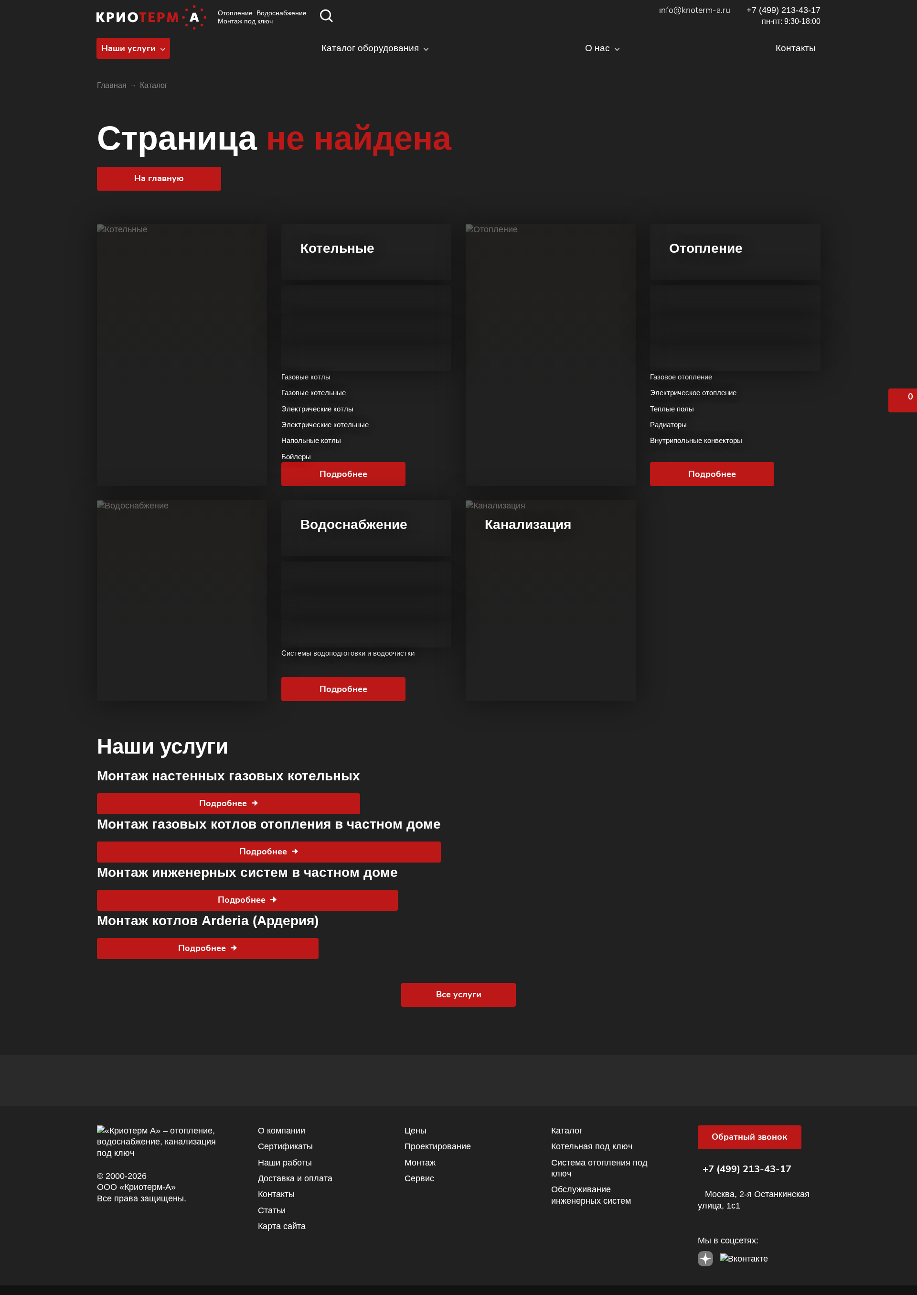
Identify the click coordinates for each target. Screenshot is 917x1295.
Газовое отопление (681, 377)
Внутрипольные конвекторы (696, 440)
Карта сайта (282, 1226)
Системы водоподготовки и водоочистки (348, 653)
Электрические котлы (317, 409)
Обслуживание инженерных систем (591, 1195)
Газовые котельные (313, 392)
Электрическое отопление (693, 392)
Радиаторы (668, 425)
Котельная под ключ (591, 1146)
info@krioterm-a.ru (694, 10)
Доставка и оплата (295, 1178)
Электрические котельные (325, 425)
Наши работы (285, 1162)
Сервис (419, 1178)
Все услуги (458, 994)
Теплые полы (672, 409)
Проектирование (438, 1146)
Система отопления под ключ (599, 1168)
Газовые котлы (306, 377)
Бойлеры (296, 457)
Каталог (567, 1130)
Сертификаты (285, 1146)
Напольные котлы (311, 440)
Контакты (276, 1194)
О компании (281, 1130)
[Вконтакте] (744, 1256)
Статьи (272, 1210)
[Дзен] (705, 1256)
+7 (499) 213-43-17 (783, 10)
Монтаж (420, 1162)
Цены (416, 1130)
